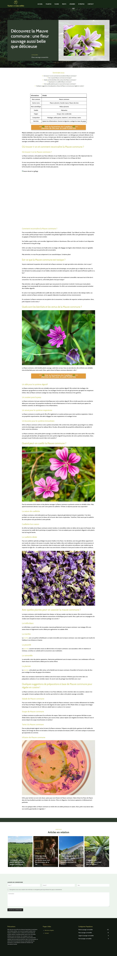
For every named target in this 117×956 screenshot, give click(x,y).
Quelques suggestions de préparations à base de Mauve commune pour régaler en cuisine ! (60, 86)
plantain (26, 670)
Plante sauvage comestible (66, 852)
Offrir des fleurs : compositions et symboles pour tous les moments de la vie (42, 860)
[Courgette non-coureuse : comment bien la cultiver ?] (96, 851)
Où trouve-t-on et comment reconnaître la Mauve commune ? (60, 76)
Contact (47, 933)
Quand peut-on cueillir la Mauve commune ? (60, 82)
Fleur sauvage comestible (39, 57)
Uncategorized (40, 853)
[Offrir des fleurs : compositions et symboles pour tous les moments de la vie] (45, 851)
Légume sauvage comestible (91, 857)
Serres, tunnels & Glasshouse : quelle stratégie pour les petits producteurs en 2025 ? (68, 860)
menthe (26, 638)
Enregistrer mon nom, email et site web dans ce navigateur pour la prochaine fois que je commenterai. (36, 889)
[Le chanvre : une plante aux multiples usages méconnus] (20, 851)
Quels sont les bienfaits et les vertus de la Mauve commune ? (60, 80)
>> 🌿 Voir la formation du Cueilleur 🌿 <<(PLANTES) (58, 127)
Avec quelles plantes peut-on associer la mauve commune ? (60, 84)
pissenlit (26, 648)
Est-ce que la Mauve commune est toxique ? (60, 78)
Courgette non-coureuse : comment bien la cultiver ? (93, 862)
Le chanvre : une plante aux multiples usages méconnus (17, 862)
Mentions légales (49, 930)
